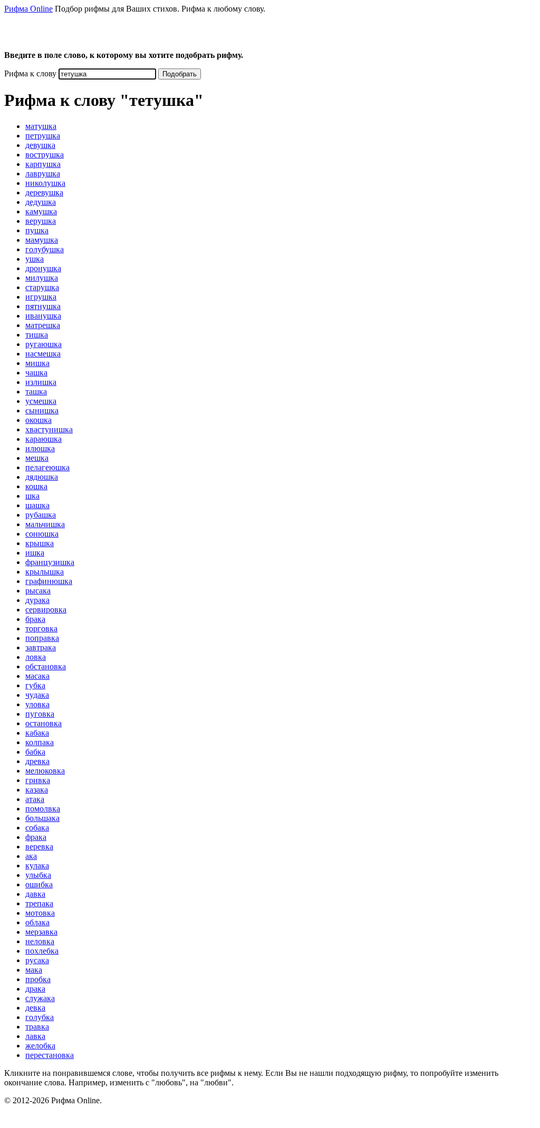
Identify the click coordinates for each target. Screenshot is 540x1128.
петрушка (42, 135)
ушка (34, 258)
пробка (38, 979)
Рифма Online (28, 8)
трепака (39, 903)
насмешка (43, 353)
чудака (37, 694)
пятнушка (43, 306)
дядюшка (41, 476)
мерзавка (41, 931)
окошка (38, 419)
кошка (36, 486)
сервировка (45, 609)
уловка (37, 704)
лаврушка (42, 173)
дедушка (40, 201)
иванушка (43, 315)
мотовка (40, 912)
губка (35, 685)
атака (34, 799)
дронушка (43, 268)
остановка (43, 723)
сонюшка (42, 533)
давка (35, 893)
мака (33, 969)
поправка (42, 638)
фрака (35, 837)
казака (36, 789)
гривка (37, 780)
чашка (36, 372)
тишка (36, 334)
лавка (35, 1036)
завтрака (40, 647)
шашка (37, 505)
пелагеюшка (47, 467)
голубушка (44, 249)
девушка (40, 145)
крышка (39, 543)
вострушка (44, 154)
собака (37, 827)
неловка (39, 941)
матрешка (42, 325)
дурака (37, 600)
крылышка (44, 571)
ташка (36, 391)
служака (40, 998)
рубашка (40, 514)
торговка (41, 628)
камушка (41, 211)
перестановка (49, 1055)
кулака (37, 865)
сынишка (42, 410)
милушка (41, 277)
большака (42, 818)
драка (35, 988)
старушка (42, 287)
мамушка (41, 239)
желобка (40, 1045)
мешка (37, 457)
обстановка (45, 666)
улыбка (38, 874)
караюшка (43, 438)
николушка (45, 183)
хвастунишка (49, 429)
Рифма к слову (30, 73)
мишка (37, 363)
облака (37, 922)
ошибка (39, 884)
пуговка (39, 713)
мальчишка (45, 524)
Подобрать (179, 74)
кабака (37, 732)
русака (37, 960)
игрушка (40, 296)
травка (37, 1026)
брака (35, 619)
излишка (40, 382)
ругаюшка (43, 344)
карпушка (43, 164)
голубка (39, 1017)
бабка (35, 751)
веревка (39, 846)
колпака (39, 742)
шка (32, 495)
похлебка (42, 950)
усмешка (40, 401)
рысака (38, 590)
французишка (49, 562)
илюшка (40, 448)
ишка (34, 552)
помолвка (42, 808)
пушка (37, 230)
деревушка (44, 192)
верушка (40, 220)
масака (37, 675)
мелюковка (45, 770)
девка (35, 1007)
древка (37, 761)
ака (31, 856)
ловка (35, 656)
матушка (40, 126)
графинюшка (48, 581)
